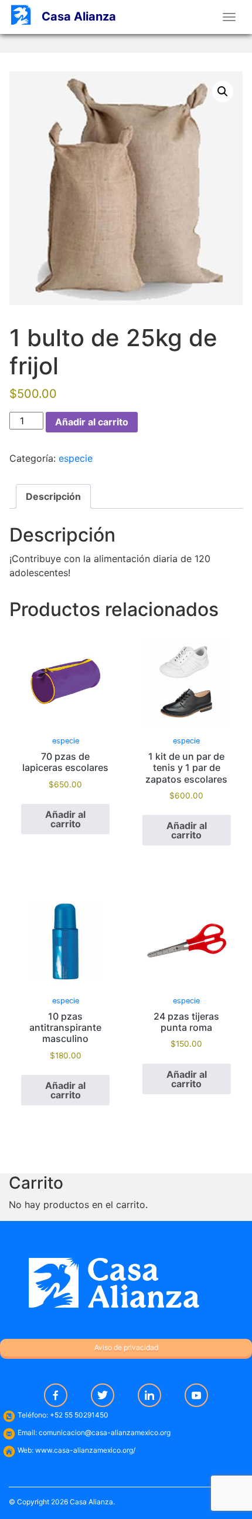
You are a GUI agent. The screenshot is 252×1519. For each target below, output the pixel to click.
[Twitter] (102, 1395)
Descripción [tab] (53, 496)
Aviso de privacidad (126, 1347)
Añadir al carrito (91, 422)
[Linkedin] (149, 1395)
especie (76, 458)
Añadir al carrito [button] (65, 819)
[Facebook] (55, 1395)
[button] (222, 91)
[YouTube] (196, 1395)
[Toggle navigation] (229, 17)
